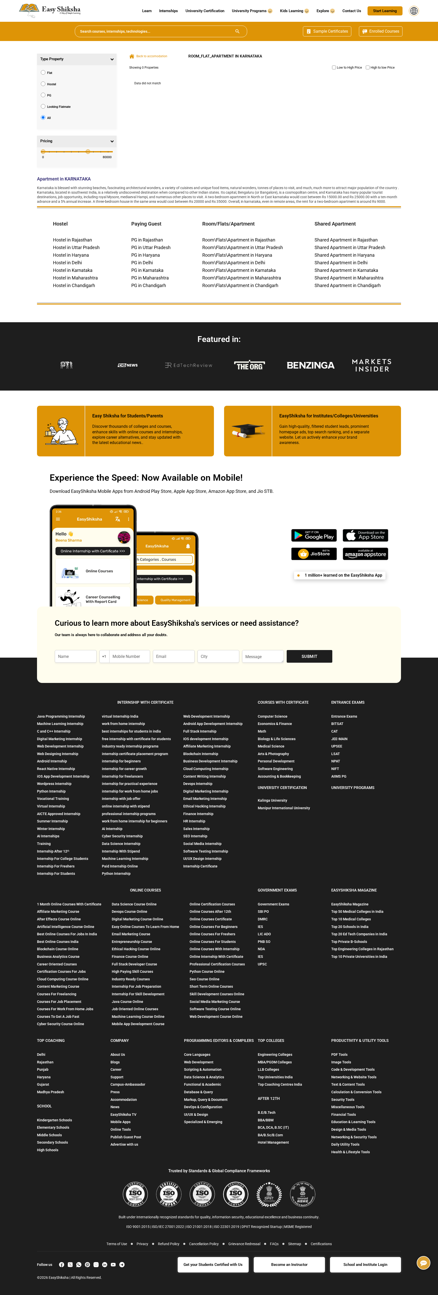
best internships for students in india (131, 731)
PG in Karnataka (147, 270)
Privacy (142, 1244)
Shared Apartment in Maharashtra (349, 277)
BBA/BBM (265, 1120)
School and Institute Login (365, 1264)
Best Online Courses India (58, 942)
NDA (261, 949)
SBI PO (263, 911)
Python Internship (51, 791)
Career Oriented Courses (57, 964)
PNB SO (264, 942)
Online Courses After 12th (210, 911)
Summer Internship (52, 821)
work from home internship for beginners (134, 821)
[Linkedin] (104, 1264)
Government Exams (273, 904)
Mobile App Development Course (138, 1024)
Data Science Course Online (134, 904)
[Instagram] (96, 1264)
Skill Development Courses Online (217, 994)
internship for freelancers (122, 776)
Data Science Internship (121, 844)
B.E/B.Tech (267, 1112)
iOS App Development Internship (63, 776)
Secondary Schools (52, 1142)
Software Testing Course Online (215, 1009)
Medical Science (271, 746)
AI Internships (48, 836)
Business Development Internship (210, 761)
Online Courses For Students (213, 942)
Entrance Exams (344, 716)
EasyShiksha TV (123, 1114)
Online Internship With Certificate (216, 957)
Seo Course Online (205, 979)
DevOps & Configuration (203, 1107)
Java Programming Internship (61, 716)
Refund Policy (168, 1244)
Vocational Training (53, 799)
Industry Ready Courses (131, 979)
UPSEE (336, 746)
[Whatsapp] (79, 1264)
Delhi (41, 1055)
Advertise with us (124, 1144)
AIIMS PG (338, 776)
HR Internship (194, 821)
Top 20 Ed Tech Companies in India (359, 934)
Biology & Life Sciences (277, 739)
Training (44, 844)
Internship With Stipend (121, 851)
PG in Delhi (142, 262)
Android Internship (52, 761)
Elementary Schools (53, 1127)
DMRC (263, 919)
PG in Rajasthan (147, 239)
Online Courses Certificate (211, 919)
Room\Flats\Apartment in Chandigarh (240, 285)
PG (49, 95)
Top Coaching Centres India (280, 1084)
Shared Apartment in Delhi (341, 262)
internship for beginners (121, 761)
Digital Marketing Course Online (137, 919)
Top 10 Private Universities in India (359, 957)
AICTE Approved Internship (58, 814)
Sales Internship (196, 829)
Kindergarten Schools (54, 1120)
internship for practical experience (129, 784)
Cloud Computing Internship (205, 769)
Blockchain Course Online (57, 949)
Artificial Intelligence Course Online (65, 927)
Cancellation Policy (204, 1244)
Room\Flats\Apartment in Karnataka (239, 270)
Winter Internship (51, 829)
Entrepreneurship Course (132, 942)
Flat (49, 73)
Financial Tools (343, 1114)
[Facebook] (61, 1264)
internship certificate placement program (135, 754)
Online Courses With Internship (215, 949)
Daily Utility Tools (345, 1144)
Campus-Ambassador (128, 1084)
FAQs (274, 1244)
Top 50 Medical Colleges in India (357, 911)
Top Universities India (275, 1077)
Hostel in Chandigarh (74, 285)
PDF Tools (339, 1055)
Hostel (51, 84)
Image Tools (341, 1062)
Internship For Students (56, 874)
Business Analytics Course (58, 957)
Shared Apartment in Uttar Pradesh (350, 247)
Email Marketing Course (131, 934)
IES (260, 927)
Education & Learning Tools (353, 1122)
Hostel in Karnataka (73, 270)
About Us (118, 1055)
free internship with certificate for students (136, 739)
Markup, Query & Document (206, 1100)
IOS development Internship (205, 739)
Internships (168, 11)
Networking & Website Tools (353, 1077)
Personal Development (276, 761)
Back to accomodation (151, 56)
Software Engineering (275, 769)
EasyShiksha (59, 1278)
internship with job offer (121, 799)
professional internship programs (129, 814)
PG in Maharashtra (150, 277)
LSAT (335, 754)
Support (117, 1077)
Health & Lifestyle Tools (350, 1152)
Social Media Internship (202, 844)
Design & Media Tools (348, 1129)
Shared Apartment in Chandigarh (348, 285)
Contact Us (351, 11)
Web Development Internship (60, 746)
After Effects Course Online (59, 919)
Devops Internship (197, 784)
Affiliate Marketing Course (58, 911)
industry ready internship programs (130, 746)
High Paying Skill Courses (132, 971)
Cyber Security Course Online (60, 1024)
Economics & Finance (275, 724)
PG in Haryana (145, 255)
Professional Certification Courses (217, 964)
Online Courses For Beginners (214, 927)
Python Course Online (207, 971)
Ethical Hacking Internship (204, 806)
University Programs (250, 11)
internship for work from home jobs (130, 791)
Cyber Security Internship (122, 836)
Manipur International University (284, 808)
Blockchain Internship (200, 754)
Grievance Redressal (244, 1244)
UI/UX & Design (196, 1114)
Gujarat (43, 1084)
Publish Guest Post (126, 1137)
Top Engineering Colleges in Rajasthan (362, 949)
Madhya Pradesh (50, 1092)
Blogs (115, 1062)
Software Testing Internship (205, 851)
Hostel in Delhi (67, 262)
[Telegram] (122, 1264)
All (49, 118)
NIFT (335, 769)
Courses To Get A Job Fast (58, 1017)
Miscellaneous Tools (347, 1107)
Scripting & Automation (203, 1069)
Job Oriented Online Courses (135, 1009)
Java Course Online (127, 1002)
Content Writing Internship (204, 776)
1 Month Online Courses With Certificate (69, 904)
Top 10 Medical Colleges (351, 919)
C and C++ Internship (53, 731)
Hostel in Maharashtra (75, 277)
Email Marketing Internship (205, 799)
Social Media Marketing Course (215, 1002)
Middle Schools (49, 1135)
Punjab (42, 1069)
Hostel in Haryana (71, 255)
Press (115, 1092)
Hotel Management (273, 1142)
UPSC (262, 964)
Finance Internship (198, 814)
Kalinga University (272, 800)
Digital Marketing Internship (59, 739)
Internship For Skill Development (138, 994)
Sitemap (294, 1244)
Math (262, 731)
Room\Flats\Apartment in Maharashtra (241, 277)
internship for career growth (124, 769)
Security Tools (342, 1100)
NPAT (335, 761)
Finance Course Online (130, 957)
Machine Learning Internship (60, 724)
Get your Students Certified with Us (213, 1264)
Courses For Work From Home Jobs (65, 1009)
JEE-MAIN (339, 739)
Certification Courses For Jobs (61, 971)
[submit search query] (237, 31)
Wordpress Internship (54, 784)
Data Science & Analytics (204, 1077)
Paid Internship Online (120, 866)
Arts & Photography (273, 754)
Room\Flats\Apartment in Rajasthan (238, 239)
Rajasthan (45, 1062)
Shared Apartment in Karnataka (346, 270)
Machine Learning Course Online (138, 1017)
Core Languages (197, 1055)
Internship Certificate (200, 866)
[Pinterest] (87, 1264)
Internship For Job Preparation (136, 986)
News (115, 1107)
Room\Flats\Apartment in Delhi (233, 262)
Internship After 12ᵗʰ (53, 851)
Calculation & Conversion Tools (356, 1092)
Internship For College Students (62, 859)
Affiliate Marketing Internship (207, 746)
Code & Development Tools (353, 1069)
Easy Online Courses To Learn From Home (145, 927)
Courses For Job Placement (59, 1002)
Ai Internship (112, 829)
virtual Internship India (120, 716)
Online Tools (121, 1129)
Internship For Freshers (56, 866)
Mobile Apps (121, 1122)
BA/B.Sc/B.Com (270, 1135)
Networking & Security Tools (354, 1137)
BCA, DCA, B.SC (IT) (273, 1127)
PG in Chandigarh (148, 285)
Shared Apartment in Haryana (345, 255)
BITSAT (337, 724)
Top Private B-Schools (349, 942)
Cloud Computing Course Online (62, 979)
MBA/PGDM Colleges (275, 1062)
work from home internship (123, 724)
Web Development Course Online (216, 1017)
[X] (70, 1264)
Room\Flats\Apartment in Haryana (237, 255)
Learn (147, 11)
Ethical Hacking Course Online (136, 949)
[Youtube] (113, 1264)
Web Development (198, 1062)
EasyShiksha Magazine (350, 904)
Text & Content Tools (348, 1084)
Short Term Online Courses (211, 986)
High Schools (47, 1150)
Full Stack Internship (199, 731)
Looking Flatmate (58, 106)
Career (116, 1069)
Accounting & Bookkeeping (279, 776)
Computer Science (272, 716)
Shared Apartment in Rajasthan (346, 239)
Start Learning (385, 11)
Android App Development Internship (213, 724)
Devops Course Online (129, 911)
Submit (310, 656)
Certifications (321, 1244)
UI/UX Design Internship (202, 859)
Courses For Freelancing (56, 994)
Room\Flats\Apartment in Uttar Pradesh (242, 247)
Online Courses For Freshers (212, 934)
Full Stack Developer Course (134, 964)
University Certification (205, 11)
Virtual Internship (51, 806)
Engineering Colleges (275, 1055)
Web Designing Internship (57, 754)
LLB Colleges (268, 1069)
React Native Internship (56, 769)
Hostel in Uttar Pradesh (76, 247)
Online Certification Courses (212, 904)
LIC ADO (264, 934)
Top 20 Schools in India (350, 927)
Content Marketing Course (58, 986)
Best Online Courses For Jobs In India (67, 934)
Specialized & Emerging (203, 1122)
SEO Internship (195, 836)
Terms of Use (116, 1244)
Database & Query (198, 1092)
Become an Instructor (289, 1264)
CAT (334, 731)
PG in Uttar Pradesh (151, 247)
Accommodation (124, 1100)
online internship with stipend (126, 806)
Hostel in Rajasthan (72, 239)
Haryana (44, 1077)
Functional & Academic (202, 1084)
